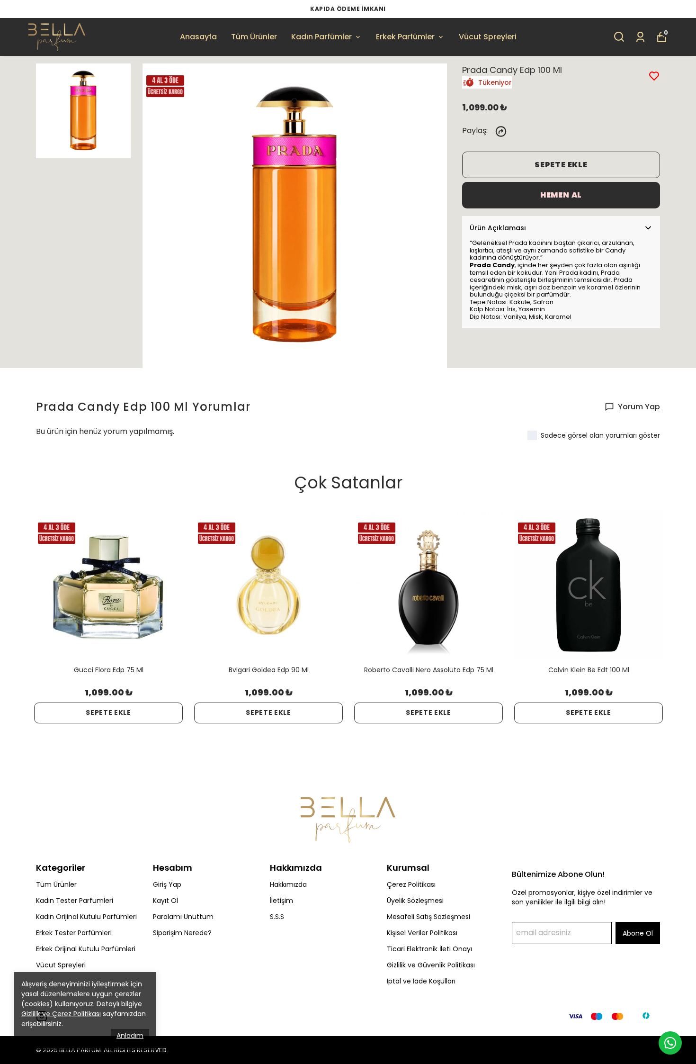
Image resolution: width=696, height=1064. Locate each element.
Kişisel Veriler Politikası (422, 933)
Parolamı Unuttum (183, 916)
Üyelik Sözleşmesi (415, 900)
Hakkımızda (288, 884)
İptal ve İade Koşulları (421, 981)
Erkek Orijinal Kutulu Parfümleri (85, 949)
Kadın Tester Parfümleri (74, 900)
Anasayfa (198, 36)
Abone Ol (638, 933)
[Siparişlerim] (640, 36)
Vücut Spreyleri (488, 36)
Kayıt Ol (165, 900)
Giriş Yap (167, 884)
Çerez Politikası (411, 884)
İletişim (281, 900)
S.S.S (277, 916)
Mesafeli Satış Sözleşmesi (428, 916)
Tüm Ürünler (254, 36)
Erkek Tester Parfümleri (74, 933)
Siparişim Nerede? (182, 933)
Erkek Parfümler (405, 36)
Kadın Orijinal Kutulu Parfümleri (86, 916)
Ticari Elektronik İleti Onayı (429, 949)
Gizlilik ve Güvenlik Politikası (431, 965)
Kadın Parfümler (321, 36)
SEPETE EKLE (561, 164)
